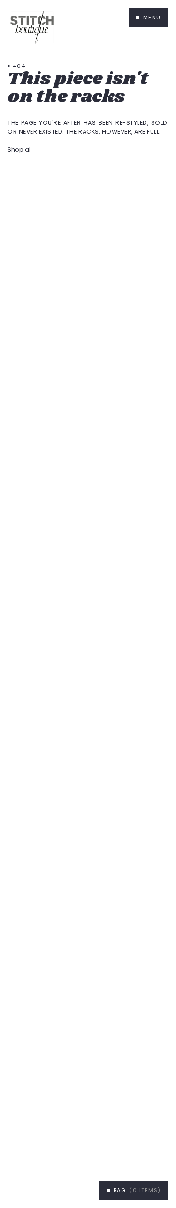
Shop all (20, 149)
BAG (137, 1190)
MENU (152, 17)
